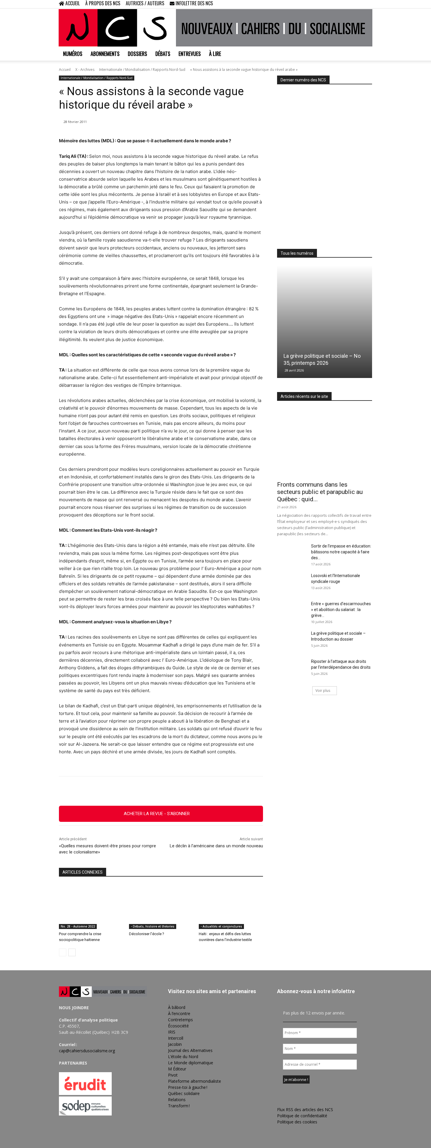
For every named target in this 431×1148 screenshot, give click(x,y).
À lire (215, 53)
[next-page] (72, 952)
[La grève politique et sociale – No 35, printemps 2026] (324, 321)
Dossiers (137, 53)
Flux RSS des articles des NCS (305, 1109)
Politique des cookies (297, 1122)
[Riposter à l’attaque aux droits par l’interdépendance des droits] (291, 668)
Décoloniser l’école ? (146, 934)
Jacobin (175, 1044)
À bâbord (176, 1007)
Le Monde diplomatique (190, 1062)
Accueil (65, 69)
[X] (358, 4)
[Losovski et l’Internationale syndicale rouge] (291, 583)
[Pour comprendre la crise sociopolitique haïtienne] (91, 906)
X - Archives (84, 69)
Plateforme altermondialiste (194, 1081)
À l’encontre (179, 1013)
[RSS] (348, 4)
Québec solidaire (184, 1093)
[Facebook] (338, 4)
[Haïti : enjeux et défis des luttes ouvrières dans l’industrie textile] (231, 906)
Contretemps (180, 1019)
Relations (177, 1099)
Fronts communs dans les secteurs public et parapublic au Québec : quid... (320, 492)
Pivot (173, 1075)
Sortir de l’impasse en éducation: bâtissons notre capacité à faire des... (341, 552)
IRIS (171, 1032)
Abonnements (105, 53)
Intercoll (175, 1038)
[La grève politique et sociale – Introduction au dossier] (291, 640)
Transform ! (179, 1105)
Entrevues (190, 53)
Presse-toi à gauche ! (187, 1087)
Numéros (72, 53)
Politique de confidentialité (302, 1115)
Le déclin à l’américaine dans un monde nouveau (216, 845)
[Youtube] (367, 4)
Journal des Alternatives (190, 1050)
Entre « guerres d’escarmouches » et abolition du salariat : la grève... (341, 609)
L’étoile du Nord (183, 1056)
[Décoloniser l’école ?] (161, 906)
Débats (162, 53)
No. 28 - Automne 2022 (78, 926)
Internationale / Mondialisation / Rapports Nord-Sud (142, 69)
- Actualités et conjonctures (221, 926)
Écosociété (178, 1026)
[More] (193, 791)
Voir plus (322, 690)
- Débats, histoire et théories (152, 926)
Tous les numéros (297, 253)
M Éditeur (177, 1069)
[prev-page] (62, 952)
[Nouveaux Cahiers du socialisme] (215, 28)
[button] (329, 4)
